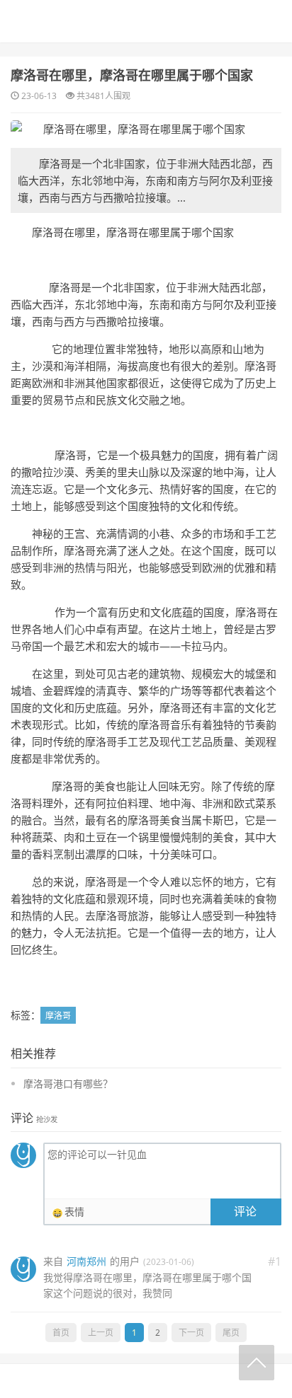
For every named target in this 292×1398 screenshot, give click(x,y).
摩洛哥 (58, 1016)
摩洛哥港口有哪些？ (68, 1083)
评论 (245, 1211)
